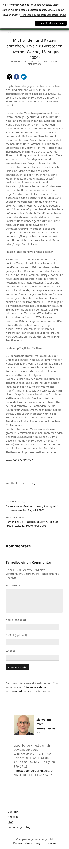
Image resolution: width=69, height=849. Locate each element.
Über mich (14, 811)
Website (10, 650)
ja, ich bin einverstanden (51, 23)
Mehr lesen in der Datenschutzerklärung (43, 14)
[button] (9, 77)
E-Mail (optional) (16, 635)
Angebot (13, 816)
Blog (32, 483)
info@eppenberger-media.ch (34, 771)
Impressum (49, 843)
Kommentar (13, 585)
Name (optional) (16, 619)
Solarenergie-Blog (19, 827)
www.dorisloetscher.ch (19, 460)
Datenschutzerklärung (26, 843)
